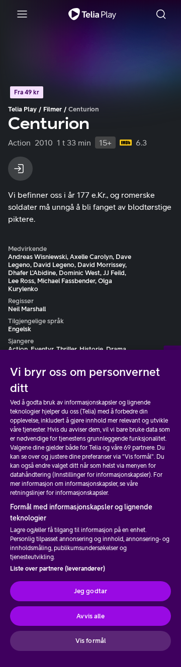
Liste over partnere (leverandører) (57, 568)
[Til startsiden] (92, 14)
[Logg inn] (20, 169)
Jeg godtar (90, 591)
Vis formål (90, 640)
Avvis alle (90, 616)
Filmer (52, 109)
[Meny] (22, 14)
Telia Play (22, 109)
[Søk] (161, 14)
